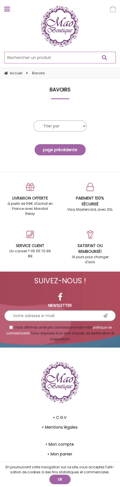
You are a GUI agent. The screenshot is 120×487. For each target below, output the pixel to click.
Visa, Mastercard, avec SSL (90, 203)
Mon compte (61, 444)
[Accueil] (60, 26)
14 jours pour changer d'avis (90, 253)
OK (60, 479)
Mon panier (61, 454)
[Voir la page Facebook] (60, 297)
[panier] (113, 9)
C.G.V (61, 417)
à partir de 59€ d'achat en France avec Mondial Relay (30, 205)
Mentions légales (61, 427)
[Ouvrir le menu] (7, 9)
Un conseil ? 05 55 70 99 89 (30, 250)
